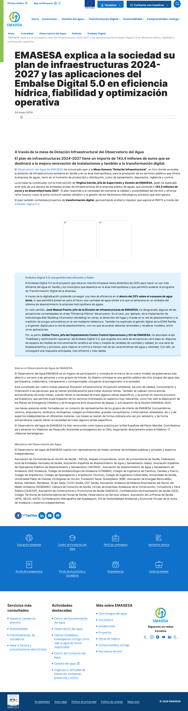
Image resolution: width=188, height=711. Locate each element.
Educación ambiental (29, 544)
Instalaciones (107, 626)
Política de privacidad (84, 701)
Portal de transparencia (29, 571)
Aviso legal (60, 701)
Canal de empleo (158, 571)
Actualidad (26, 33)
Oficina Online (15, 3)
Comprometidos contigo (163, 19)
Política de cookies (112, 701)
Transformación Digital (103, 19)
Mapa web (133, 701)
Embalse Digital (97, 33)
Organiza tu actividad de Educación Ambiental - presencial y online (69, 673)
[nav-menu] (119, 5)
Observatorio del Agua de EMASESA (40, 169)
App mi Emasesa (43, 3)
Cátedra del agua (65, 663)
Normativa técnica (158, 544)
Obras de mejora (109, 638)
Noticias (77, 33)
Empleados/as (116, 571)
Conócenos (49, 19)
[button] (177, 4)
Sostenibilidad (132, 19)
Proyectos (105, 632)
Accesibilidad (42, 701)
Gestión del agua (73, 19)
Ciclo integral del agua (113, 613)
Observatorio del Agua (52, 33)
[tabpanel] (80, 240)
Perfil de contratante (115, 544)
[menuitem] (110, 4)
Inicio (35, 19)
